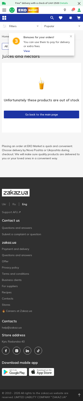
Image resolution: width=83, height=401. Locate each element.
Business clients (12, 280)
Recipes (7, 292)
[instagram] (16, 351)
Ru (14, 204)
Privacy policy (10, 267)
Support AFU (10, 212)
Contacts (7, 298)
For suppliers (10, 286)
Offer (5, 261)
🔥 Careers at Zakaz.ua (17, 311)
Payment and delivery (15, 249)
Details (64, 3)
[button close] (79, 3)
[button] (65, 10)
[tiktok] (38, 351)
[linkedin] (27, 351)
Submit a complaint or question (21, 234)
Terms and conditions (15, 273)
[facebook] (6, 351)
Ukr (4, 204)
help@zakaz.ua (12, 327)
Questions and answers (17, 228)
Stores (6, 304)
